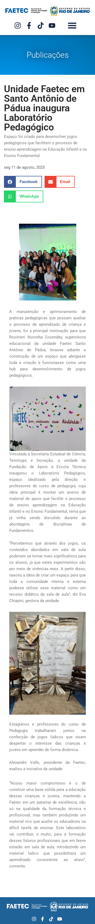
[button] (72, 25)
